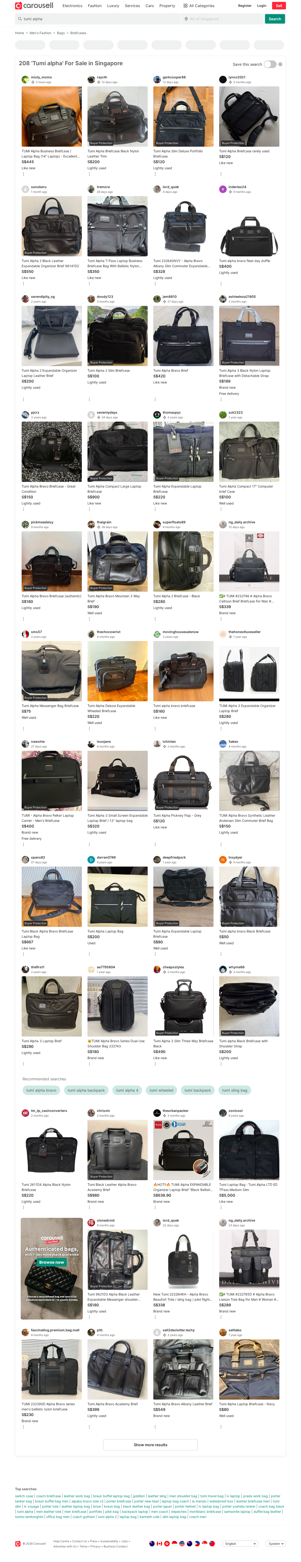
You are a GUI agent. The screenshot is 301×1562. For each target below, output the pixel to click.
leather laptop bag (76, 1506)
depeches (178, 1512)
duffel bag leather (267, 1512)
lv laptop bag (209, 1506)
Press (93, 1541)
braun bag (112, 1506)
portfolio (95, 1512)
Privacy (96, 1546)
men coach (159, 1512)
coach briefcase (48, 1496)
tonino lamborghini (29, 1517)
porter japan (162, 1506)
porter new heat (146, 1501)
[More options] (23, 174)
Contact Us (79, 1541)
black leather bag (136, 1506)
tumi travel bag (212, 1496)
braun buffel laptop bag (111, 1496)
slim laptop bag (174, 1517)
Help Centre (61, 1541)
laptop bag (128, 1517)
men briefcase (75, 1512)
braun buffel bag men (51, 1501)
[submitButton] (275, 19)
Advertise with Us (64, 1546)
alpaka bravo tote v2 (87, 1501)
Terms (83, 1546)
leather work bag (77, 1496)
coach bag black (271, 1506)
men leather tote (48, 1512)
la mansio (199, 1501)
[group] (52, 1269)
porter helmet (185, 1506)
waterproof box (221, 1501)
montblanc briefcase (205, 1512)
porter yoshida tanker (238, 1506)
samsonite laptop (237, 1512)
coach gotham (84, 1517)
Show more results (150, 1444)
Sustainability (109, 1541)
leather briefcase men (253, 1501)
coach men (197, 1517)
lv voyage (31, 1506)
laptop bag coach (175, 1501)
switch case (24, 1496)
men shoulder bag (183, 1496)
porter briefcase (119, 1501)
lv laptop (233, 1496)
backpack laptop (135, 1512)
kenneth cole (149, 1517)
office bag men (58, 1517)
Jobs (124, 1541)
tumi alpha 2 (107, 1517)
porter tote (50, 1506)
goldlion (139, 1496)
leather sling (157, 1496)
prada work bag (255, 1496)
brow (97, 1506)
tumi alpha (25, 1512)
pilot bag (112, 1512)
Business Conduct (115, 1546)
